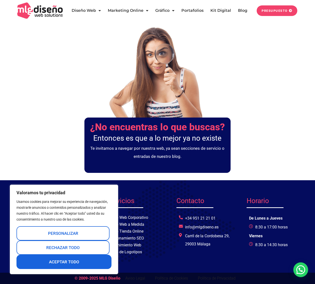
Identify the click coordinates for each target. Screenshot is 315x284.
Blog (242, 10)
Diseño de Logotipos (124, 252)
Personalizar (63, 233)
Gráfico (162, 10)
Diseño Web (84, 10)
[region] (64, 229)
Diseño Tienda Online (124, 231)
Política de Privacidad (217, 278)
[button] (300, 269)
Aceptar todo (64, 261)
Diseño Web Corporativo (127, 217)
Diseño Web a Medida (125, 224)
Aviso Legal (135, 278)
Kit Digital (220, 10)
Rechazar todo (63, 247)
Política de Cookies (171, 278)
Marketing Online (125, 10)
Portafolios (192, 10)
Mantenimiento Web (123, 245)
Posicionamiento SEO (125, 238)
